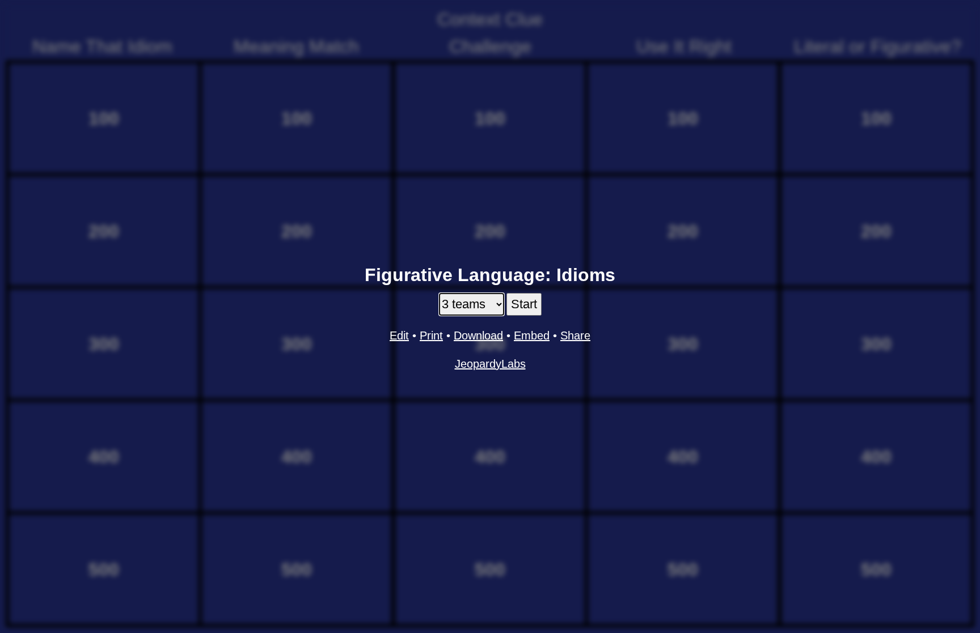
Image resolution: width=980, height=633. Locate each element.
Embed (532, 335)
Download (478, 335)
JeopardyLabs (490, 364)
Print (431, 335)
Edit (399, 335)
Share (575, 335)
